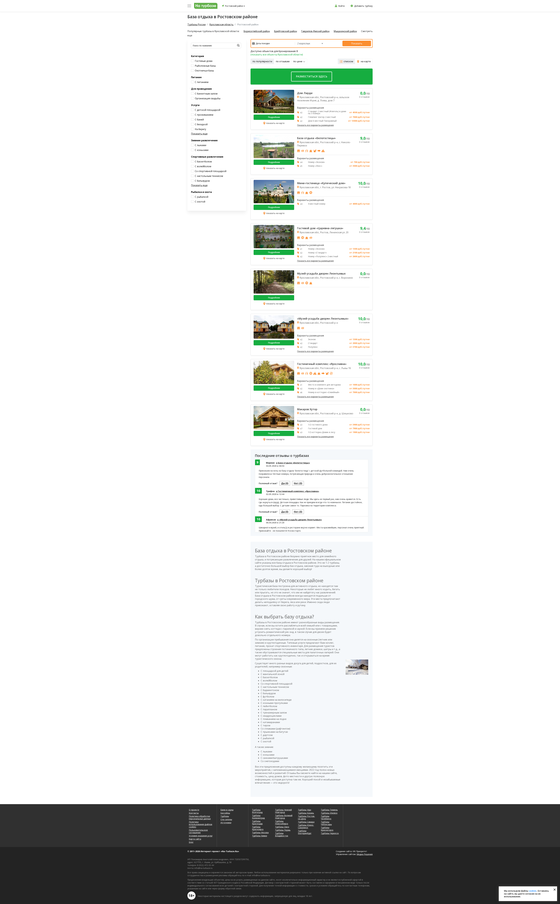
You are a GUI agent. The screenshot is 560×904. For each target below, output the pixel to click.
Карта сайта (195, 839)
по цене (298, 61)
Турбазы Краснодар (257, 822)
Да (284, 483)
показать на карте (275, 123)
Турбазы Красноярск (258, 828)
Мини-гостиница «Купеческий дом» (321, 183)
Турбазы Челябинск (326, 817)
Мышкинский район (345, 31)
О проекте (194, 810)
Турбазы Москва (260, 832)
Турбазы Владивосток (281, 834)
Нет (298, 483)
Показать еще (199, 133)
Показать (356, 43)
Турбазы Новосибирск (281, 822)
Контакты (194, 813)
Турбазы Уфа (304, 810)
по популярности (262, 61)
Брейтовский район (285, 31)
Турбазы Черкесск (330, 833)
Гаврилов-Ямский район (315, 31)
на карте (366, 61)
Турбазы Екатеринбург (305, 832)
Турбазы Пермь (282, 830)
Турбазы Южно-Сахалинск (306, 826)
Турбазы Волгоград (257, 811)
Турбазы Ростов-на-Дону (306, 817)
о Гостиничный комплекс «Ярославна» (297, 491)
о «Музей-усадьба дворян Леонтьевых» (299, 519)
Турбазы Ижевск (329, 813)
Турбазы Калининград (258, 816)
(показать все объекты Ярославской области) (277, 54)
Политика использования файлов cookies (200, 824)
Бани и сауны (226, 810)
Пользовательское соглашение (198, 831)
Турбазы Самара (306, 822)
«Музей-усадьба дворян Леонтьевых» (323, 318)
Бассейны (225, 813)
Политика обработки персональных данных (200, 817)
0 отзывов (364, 96)
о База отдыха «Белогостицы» (293, 462)
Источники (225, 822)
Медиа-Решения (365, 854)
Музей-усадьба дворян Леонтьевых (321, 273)
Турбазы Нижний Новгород (283, 811)
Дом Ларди (305, 93)
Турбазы (224, 816)
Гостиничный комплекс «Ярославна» (321, 364)
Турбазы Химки (259, 835)
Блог (191, 842)
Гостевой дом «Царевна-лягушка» (320, 228)
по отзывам (282, 61)
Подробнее (274, 117)
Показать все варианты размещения (315, 125)
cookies (532, 890)
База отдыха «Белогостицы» (316, 138)
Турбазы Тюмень (329, 810)
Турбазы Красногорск (327, 828)
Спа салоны (226, 819)
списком (348, 61)
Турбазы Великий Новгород (283, 816)
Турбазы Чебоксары (326, 823)
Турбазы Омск (282, 827)
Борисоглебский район (257, 31)
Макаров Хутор (307, 409)
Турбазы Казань (306, 813)
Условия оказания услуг (201, 835)
